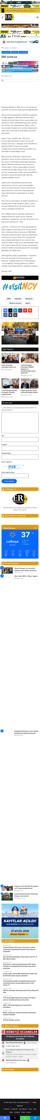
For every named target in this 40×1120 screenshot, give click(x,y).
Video (11, 1112)
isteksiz (29, 299)
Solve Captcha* (7, 462)
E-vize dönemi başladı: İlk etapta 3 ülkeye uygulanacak (9, 392)
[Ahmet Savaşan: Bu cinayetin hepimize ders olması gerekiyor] (7, 570)
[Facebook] (5, 310)
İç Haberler (13, 48)
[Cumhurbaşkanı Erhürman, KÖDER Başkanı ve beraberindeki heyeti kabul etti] (29, 358)
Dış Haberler (23, 1109)
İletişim (28, 1112)
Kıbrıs (30, 1109)
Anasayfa (6, 48)
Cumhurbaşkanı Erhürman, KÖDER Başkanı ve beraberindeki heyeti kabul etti (28, 369)
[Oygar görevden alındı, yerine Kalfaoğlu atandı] (29, 384)
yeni (28, 303)
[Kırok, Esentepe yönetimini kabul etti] (10, 358)
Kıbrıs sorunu (16, 303)
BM (9, 299)
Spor (35, 1109)
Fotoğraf (17, 1112)
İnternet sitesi (6, 453)
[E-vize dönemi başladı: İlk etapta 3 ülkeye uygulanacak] (10, 384)
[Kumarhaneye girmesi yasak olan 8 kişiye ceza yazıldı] (7, 897)
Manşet (14, 52)
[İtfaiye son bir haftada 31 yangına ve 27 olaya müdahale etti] (7, 888)
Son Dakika (23, 52)
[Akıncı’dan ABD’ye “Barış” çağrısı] (7, 652)
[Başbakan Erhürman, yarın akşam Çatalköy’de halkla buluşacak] (7, 807)
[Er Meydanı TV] (9, 17)
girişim (18, 299)
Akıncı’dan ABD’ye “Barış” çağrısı (26, 576)
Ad (3, 436)
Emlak (23, 1112)
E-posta (5, 444)
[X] (10, 310)
